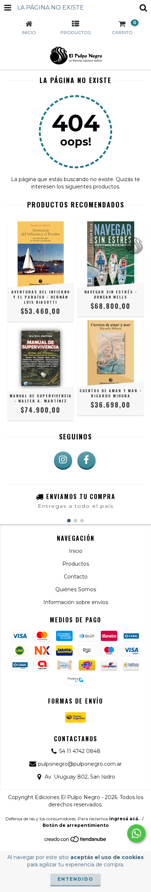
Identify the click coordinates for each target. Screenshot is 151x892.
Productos (75, 564)
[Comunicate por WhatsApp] (136, 833)
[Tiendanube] (76, 841)
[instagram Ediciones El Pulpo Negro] (63, 460)
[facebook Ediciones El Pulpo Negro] (86, 460)
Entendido (75, 879)
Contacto (76, 576)
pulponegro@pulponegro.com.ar (80, 764)
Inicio (75, 551)
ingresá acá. (124, 818)
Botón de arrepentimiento (76, 825)
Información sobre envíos (75, 602)
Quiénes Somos (75, 589)
